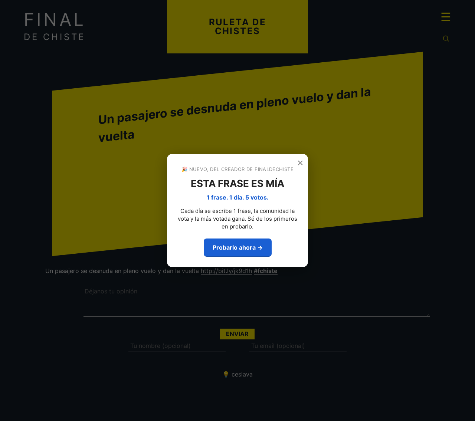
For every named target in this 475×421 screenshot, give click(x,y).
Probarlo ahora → (238, 247)
